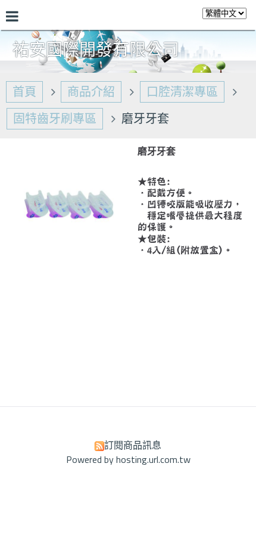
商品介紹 (91, 91)
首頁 (24, 91)
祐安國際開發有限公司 (96, 49)
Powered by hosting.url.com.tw (128, 459)
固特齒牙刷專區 (54, 118)
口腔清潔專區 (182, 91)
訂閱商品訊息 (132, 445)
